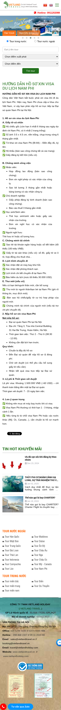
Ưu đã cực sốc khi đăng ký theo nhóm (40, 458)
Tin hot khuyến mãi (22, 448)
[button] (23, 37)
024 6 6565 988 (37, 630)
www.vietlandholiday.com (16, 656)
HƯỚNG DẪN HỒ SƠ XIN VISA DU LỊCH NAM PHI (28, 86)
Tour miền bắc (12, 581)
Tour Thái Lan (11, 555)
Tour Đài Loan (11, 550)
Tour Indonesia (12, 559)
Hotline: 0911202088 (48, 12)
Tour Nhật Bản (12, 541)
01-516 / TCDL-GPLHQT (43, 612)
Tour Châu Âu (40, 550)
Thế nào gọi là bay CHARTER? (40, 497)
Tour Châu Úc (40, 559)
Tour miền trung (12, 586)
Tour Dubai (39, 541)
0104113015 (43, 616)
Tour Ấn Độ (39, 545)
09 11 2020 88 (37, 635)
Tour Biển (38, 581)
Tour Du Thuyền (41, 586)
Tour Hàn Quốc (12, 536)
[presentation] (2, 28)
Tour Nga (38, 555)
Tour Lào (9, 568)
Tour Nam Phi (40, 568)
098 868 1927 (20, 635)
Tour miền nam (12, 590)
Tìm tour (9, 33)
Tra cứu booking (29, 33)
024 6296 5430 (18, 630)
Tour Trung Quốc (13, 545)
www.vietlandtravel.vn (24, 651)
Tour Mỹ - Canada (43, 564)
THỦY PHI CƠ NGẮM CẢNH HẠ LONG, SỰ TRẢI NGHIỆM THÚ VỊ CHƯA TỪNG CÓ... (41, 480)
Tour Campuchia (13, 564)
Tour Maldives (41, 536)
